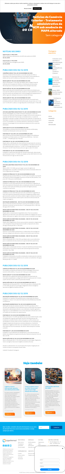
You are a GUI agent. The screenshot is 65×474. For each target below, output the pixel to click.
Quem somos (21, 442)
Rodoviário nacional (32, 447)
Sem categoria (54, 35)
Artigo (50, 116)
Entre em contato (32, 453)
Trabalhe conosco (32, 455)
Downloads (20, 458)
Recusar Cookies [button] (27, 8)
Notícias (50, 122)
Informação (51, 118)
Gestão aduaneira (32, 442)
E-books (20, 453)
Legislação (51, 120)
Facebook (10, 350)
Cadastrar (56, 427)
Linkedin (5, 350)
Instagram (16, 350)
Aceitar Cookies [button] (37, 8)
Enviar (50, 469)
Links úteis (20, 457)
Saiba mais (9, 414)
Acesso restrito (21, 455)
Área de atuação (21, 447)
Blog (39, 444)
